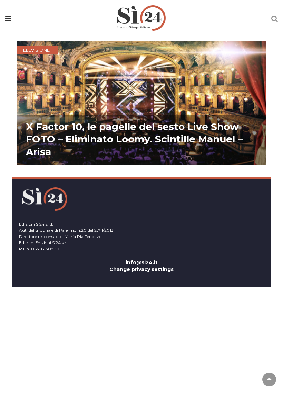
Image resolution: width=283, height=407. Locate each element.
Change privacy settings (141, 269)
